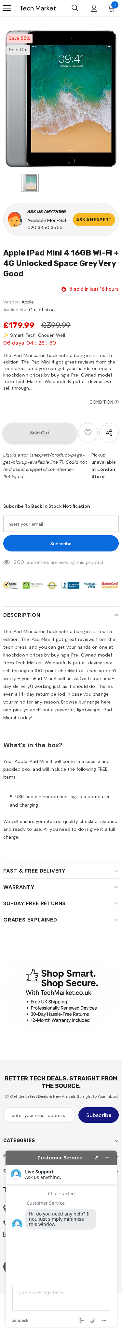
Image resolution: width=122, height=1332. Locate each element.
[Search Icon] (75, 8)
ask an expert (94, 220)
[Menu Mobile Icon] (7, 8)
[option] (61, 98)
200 (19, 562)
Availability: (15, 310)
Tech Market (38, 8)
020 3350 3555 (45, 227)
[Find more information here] (61, 1238)
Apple (27, 302)
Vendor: (11, 302)
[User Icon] (94, 8)
